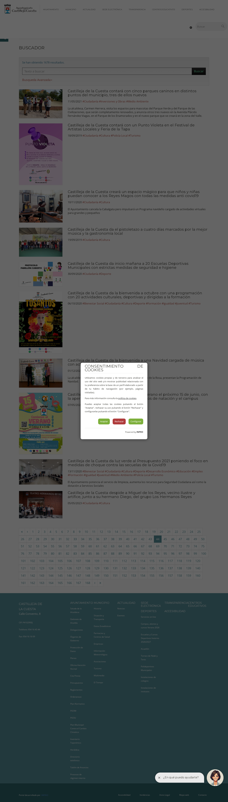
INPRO (140, 432)
